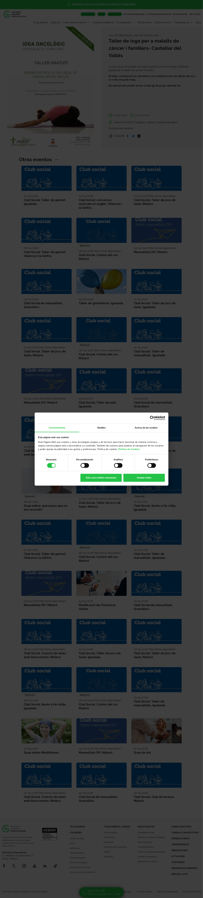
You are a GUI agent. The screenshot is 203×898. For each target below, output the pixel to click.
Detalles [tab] (101, 427)
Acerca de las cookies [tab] (146, 427)
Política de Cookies (129, 449)
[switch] (85, 465)
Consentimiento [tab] (57, 427)
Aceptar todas (144, 478)
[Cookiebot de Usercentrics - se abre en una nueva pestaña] (152, 418)
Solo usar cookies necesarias (101, 478)
